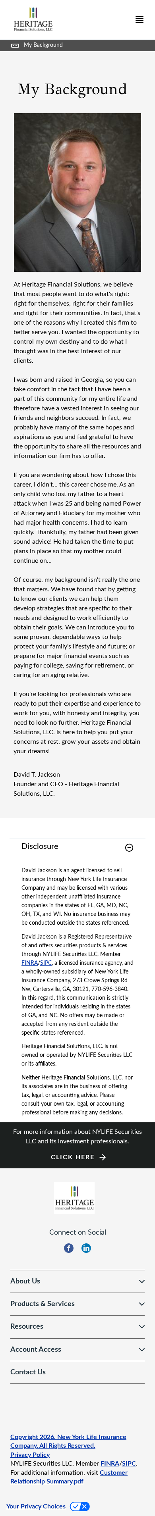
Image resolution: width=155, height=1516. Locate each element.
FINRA (29, 963)
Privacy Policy (30, 1455)
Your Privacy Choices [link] (36, 1506)
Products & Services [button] (42, 1304)
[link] (77, 852)
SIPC (46, 963)
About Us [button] (25, 1281)
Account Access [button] (35, 1349)
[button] (129, 847)
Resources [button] (26, 1326)
